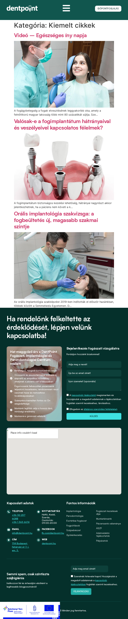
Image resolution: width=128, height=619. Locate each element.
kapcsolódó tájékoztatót (84, 395)
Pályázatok (102, 540)
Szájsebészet (73, 530)
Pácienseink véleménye (108, 523)
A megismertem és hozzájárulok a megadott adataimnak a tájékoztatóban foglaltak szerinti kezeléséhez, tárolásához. (93, 399)
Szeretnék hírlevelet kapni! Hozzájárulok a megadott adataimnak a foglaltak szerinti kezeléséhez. (94, 580)
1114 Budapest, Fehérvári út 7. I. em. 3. (20, 547)
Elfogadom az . (94, 409)
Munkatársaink (104, 518)
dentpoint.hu (49, 543)
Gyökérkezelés (74, 535)
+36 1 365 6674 (21, 522)
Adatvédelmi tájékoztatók (103, 534)
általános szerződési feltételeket (100, 409)
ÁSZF (99, 528)
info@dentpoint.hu (22, 533)
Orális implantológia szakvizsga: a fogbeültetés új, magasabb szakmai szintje (56, 220)
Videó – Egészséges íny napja (50, 35)
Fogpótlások (73, 525)
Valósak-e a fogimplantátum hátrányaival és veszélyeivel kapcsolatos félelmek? (62, 124)
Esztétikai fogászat (76, 520)
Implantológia (73, 511)
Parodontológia (74, 515)
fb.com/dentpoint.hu (53, 533)
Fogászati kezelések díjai (107, 512)
